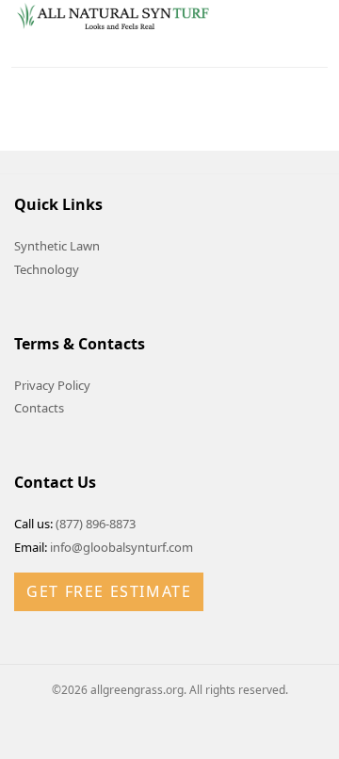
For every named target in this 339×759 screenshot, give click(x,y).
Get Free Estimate (108, 591)
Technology (46, 269)
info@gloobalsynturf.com (121, 547)
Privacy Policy (52, 385)
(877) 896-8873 (96, 523)
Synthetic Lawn (57, 245)
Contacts (39, 407)
